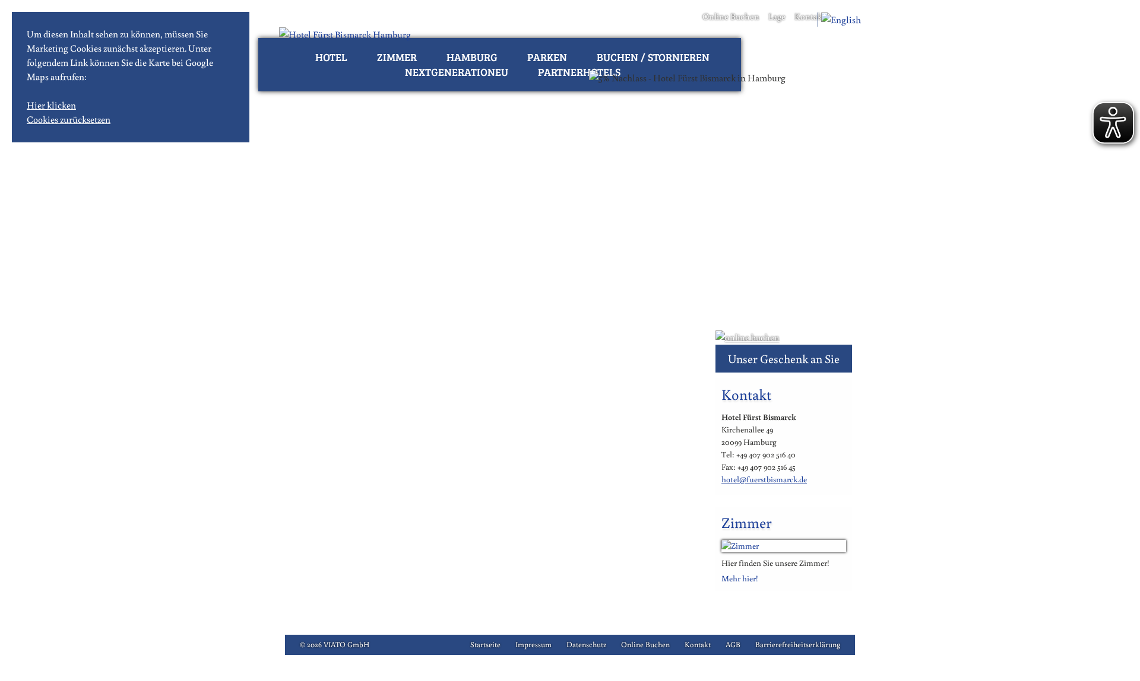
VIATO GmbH (346, 644)
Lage (777, 16)
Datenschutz (586, 644)
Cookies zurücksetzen (68, 119)
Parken (547, 57)
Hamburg (472, 57)
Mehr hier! (739, 578)
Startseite (485, 644)
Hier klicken (51, 105)
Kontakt (809, 16)
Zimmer (397, 57)
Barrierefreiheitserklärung (797, 644)
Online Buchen (730, 16)
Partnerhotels (579, 72)
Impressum (533, 644)
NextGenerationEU (456, 72)
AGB (733, 644)
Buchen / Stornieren (653, 57)
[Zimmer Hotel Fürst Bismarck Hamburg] (783, 545)
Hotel (331, 57)
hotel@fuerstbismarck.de (764, 479)
